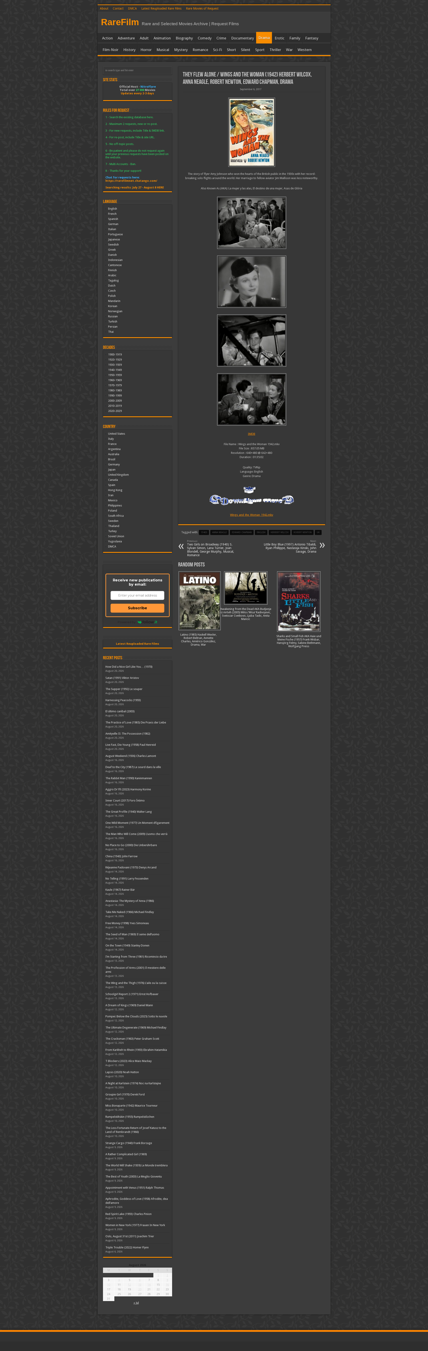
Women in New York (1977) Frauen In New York (135, 1225)
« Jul (136, 1302)
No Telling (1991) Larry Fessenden (126, 878)
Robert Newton (303, 532)
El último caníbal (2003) (120, 711)
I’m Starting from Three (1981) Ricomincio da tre (136, 956)
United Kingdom (118, 474)
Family (294, 38)
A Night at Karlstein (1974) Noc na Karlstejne (133, 1083)
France (112, 444)
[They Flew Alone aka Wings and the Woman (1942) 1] (252, 399)
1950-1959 (115, 375)
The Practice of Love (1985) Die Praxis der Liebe (135, 722)
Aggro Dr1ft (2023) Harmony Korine (128, 789)
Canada (113, 479)
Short (231, 50)
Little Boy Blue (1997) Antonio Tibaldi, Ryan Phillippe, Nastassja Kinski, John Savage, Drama (290, 546)
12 (129, 1284)
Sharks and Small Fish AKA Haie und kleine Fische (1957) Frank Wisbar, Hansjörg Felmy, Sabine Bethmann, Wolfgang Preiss (298, 641)
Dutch (111, 285)
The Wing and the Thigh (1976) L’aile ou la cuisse (136, 983)
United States (116, 433)
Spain (111, 485)
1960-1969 (115, 380)
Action (107, 38)
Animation (162, 38)
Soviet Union (116, 536)
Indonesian (115, 260)
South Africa (116, 515)
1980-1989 (115, 390)
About (104, 8)
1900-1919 (115, 354)
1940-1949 (115, 370)
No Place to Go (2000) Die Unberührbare (131, 845)
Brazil (111, 459)
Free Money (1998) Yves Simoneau (127, 923)
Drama (264, 37)
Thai (111, 331)
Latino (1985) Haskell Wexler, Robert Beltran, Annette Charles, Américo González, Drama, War (198, 639)
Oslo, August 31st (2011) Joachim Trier (129, 1236)
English (112, 208)
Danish (112, 254)
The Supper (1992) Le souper (123, 689)
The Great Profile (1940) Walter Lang (128, 811)
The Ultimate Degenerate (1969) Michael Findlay (135, 1027)
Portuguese (115, 234)
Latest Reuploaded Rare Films (161, 8)
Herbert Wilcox (279, 532)
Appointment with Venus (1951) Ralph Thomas (134, 1187)
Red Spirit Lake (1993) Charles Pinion (128, 1214)
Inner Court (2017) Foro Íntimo (125, 800)
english (261, 532)
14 (148, 1284)
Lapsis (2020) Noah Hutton (122, 1072)
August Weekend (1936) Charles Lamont (130, 756)
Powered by (127, 622)
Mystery (181, 50)
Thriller (275, 50)
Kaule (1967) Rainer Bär (120, 889)
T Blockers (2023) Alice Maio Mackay (128, 1061)
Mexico (112, 500)
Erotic (279, 38)
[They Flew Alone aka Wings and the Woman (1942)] (252, 132)
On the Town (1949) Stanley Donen (127, 945)
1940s (204, 532)
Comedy (205, 38)
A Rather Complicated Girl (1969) (126, 1154)
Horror (146, 50)
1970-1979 (115, 385)
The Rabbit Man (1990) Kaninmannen (128, 778)
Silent (245, 50)
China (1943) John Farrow (121, 856)
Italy (111, 438)
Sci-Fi (217, 50)
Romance (200, 50)
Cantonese (115, 265)
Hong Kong (115, 490)
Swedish (113, 244)
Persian (112, 326)
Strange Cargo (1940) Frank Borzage (128, 1143)
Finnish (112, 270)
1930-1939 (115, 364)
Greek (112, 249)
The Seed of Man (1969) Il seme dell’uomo (132, 934)
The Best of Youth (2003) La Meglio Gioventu (133, 1176)
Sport (260, 50)
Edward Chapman (242, 532)
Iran (110, 495)
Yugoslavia (115, 541)
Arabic (112, 275)
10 (108, 1284)
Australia (113, 454)
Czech (112, 290)
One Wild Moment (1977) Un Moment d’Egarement (137, 822)
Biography (184, 38)
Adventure (126, 38)
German (113, 224)
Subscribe (137, 608)
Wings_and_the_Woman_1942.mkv (251, 514)
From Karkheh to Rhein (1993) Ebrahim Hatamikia (136, 1049)
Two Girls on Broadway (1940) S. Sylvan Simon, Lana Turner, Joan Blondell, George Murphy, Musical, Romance (210, 548)
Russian (113, 316)
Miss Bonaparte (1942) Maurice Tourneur (131, 1105)
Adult (144, 38)
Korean (112, 306)
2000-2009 (115, 400)
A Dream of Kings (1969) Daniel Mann (129, 1005)
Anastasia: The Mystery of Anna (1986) (129, 901)
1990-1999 (115, 395)
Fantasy (311, 38)
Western (305, 50)
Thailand (113, 526)
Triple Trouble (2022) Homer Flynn (127, 1247)
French (112, 213)
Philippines (115, 505)
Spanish (113, 219)
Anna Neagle (219, 532)
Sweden (113, 521)
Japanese (114, 239)
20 (139, 1289)
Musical (162, 50)
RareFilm (120, 22)
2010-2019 (115, 405)
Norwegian (115, 311)
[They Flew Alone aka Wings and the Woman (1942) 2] (252, 340)
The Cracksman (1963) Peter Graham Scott (132, 1038)
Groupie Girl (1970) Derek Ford (125, 1094)
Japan (111, 469)
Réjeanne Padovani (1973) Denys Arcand (130, 867)
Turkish (112, 321)
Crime (221, 38)
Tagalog (113, 280)
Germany (114, 464)
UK (318, 532)
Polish (112, 295)
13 (139, 1284)
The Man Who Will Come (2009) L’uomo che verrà (136, 834)
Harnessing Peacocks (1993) (123, 700)
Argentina (114, 449)
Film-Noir (110, 50)
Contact (118, 8)
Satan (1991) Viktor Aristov (122, 678)
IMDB (251, 434)
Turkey (112, 531)
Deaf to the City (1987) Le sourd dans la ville (133, 767)
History (129, 50)
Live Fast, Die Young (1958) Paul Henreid (130, 744)
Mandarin (114, 301)
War (289, 50)
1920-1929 (115, 359)
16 (167, 1284)
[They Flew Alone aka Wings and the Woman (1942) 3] (252, 282)
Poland (112, 510)
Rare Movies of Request (202, 8)
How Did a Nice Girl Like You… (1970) (128, 666)
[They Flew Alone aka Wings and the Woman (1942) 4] (252, 223)
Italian (112, 229)
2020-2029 (115, 411)
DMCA (132, 8)
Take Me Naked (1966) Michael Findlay (129, 912)
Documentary (242, 38)
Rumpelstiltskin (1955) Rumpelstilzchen (129, 1116)
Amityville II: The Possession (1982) (127, 733)
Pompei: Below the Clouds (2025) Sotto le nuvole (136, 1016)
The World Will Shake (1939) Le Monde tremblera (136, 1165)
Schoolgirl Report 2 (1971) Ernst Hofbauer (131, 994)
